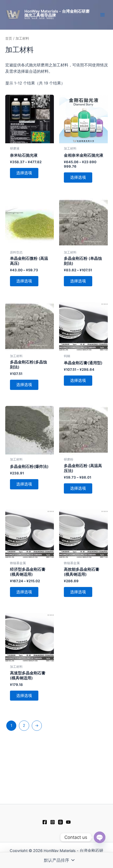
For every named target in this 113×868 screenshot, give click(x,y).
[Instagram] (52, 822)
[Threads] (60, 822)
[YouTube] (68, 822)
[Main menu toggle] (102, 14)
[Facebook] (44, 822)
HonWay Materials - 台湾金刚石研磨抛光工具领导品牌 (57, 13)
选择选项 (24, 173)
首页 (8, 38)
